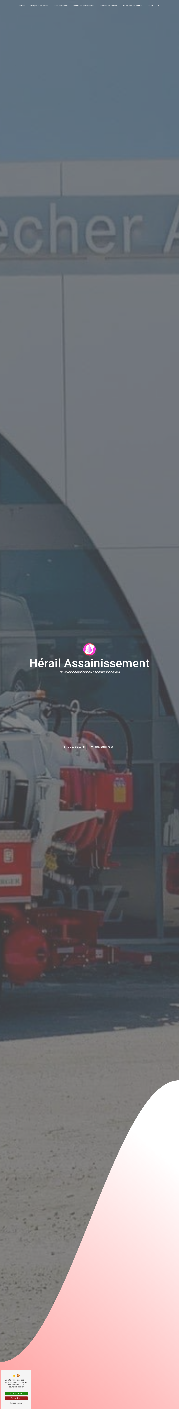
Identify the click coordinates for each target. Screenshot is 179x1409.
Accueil (22, 5)
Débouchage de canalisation (83, 5)
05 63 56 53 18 (76, 746)
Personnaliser (16, 1403)
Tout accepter (16, 1393)
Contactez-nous (104, 746)
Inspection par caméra (108, 5)
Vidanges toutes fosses (39, 5)
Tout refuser (16, 1398)
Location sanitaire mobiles (132, 5)
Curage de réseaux (60, 5)
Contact (150, 5)
